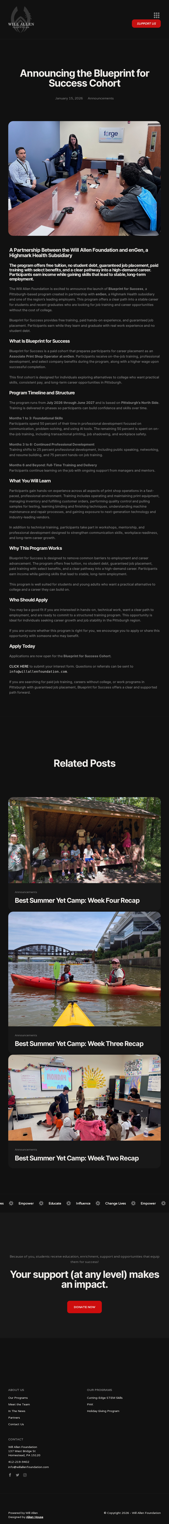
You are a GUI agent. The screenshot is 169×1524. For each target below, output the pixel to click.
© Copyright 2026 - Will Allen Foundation (132, 1513)
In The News (16, 1411)
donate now (84, 1307)
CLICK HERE (19, 666)
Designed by (25, 1517)
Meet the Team (19, 1404)
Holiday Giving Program (103, 1411)
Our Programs (18, 1398)
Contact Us (16, 1424)
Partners (14, 1417)
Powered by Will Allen (23, 1513)
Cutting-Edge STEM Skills (105, 1398)
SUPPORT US (146, 23)
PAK (90, 1404)
